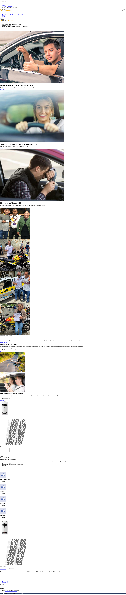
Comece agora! (2, 351)
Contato (3, 16)
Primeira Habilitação (5, 14)
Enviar (2, 456)
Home (3, 12)
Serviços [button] (3, 13)
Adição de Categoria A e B (13, 14)
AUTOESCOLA (3, 569)
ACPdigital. (22, 593)
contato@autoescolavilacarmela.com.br (8, 6)
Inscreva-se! (12, 568)
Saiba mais (2, 400)
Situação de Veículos (5, 582)
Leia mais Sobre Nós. (3, 342)
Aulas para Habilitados (20, 14)
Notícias (3, 15)
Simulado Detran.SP (5, 580)
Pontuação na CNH (5, 581)
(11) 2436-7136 (4, 5)
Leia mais (1, 148)
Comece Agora (2, 89)
